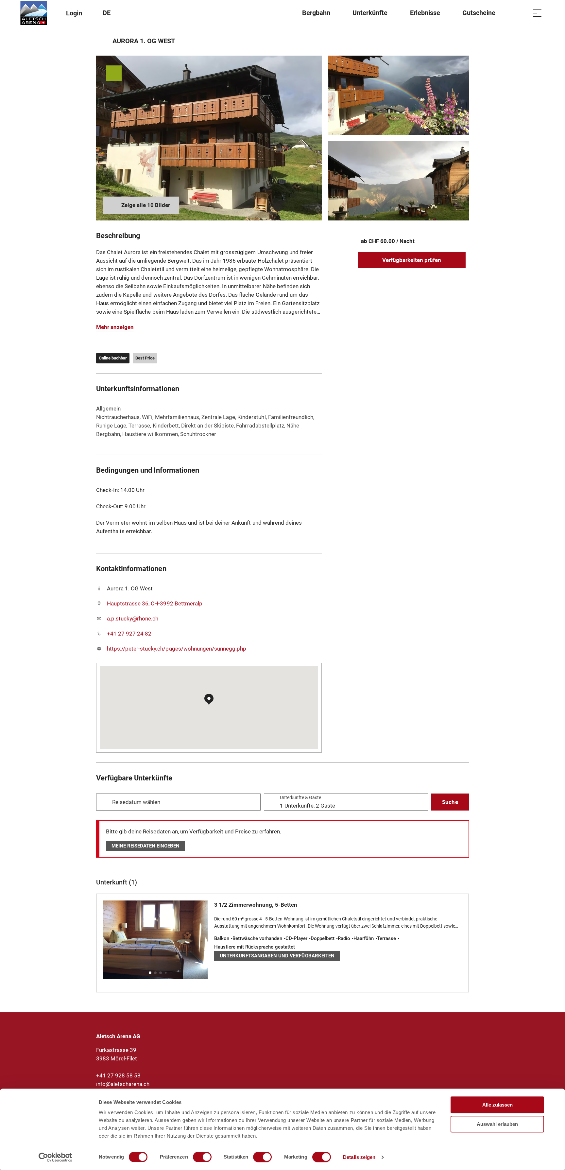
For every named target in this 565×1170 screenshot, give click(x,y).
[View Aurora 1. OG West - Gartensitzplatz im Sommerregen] (398, 180)
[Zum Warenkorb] (521, 13)
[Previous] (102, 40)
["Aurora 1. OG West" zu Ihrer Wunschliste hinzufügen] (462, 40)
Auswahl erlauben (497, 1124)
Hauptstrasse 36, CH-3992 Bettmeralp (154, 603)
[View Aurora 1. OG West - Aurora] (209, 138)
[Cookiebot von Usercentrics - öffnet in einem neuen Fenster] (55, 1157)
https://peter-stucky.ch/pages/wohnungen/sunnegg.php (176, 648)
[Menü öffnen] (537, 13)
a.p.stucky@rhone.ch (132, 618)
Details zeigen (359, 1157)
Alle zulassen (497, 1105)
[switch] (202, 1157)
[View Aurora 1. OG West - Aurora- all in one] (398, 95)
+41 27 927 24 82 (129, 633)
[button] (150, 972)
